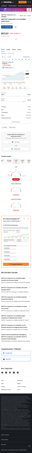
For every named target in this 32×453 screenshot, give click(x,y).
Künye (18, 389)
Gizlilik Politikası (4, 439)
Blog (2, 380)
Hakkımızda (20, 380)
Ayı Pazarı (17, 142)
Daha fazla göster (16, 121)
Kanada (13, 127)
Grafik (8, 49)
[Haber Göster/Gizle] (10, 57)
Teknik (14, 49)
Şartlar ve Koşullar (5, 434)
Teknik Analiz (6, 156)
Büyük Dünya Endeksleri (24, 5)
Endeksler (4, 5)
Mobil (2, 383)
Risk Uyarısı (3, 444)
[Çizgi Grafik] (5, 57)
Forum (19, 49)
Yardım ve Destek (21, 386)
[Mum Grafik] (2, 57)
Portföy (3, 386)
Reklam (19, 383)
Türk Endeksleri (12, 5)
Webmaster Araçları (6, 389)
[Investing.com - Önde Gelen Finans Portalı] (9, 2)
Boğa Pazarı (17, 149)
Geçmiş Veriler (11, 53)
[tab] (9, 161)
